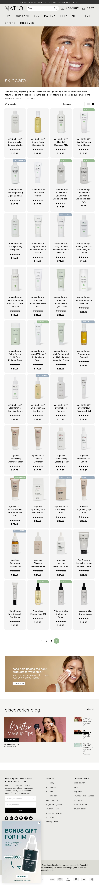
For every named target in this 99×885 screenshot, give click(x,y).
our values (51, 786)
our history (51, 791)
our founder (51, 795)
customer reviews (54, 812)
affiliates (50, 817)
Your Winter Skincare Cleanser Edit (88, 746)
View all (90, 709)
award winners (52, 808)
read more (30, 98)
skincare (22, 16)
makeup (49, 16)
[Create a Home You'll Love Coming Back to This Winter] (78, 719)
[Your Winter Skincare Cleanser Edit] (78, 745)
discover (27, 23)
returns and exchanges (84, 795)
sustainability (52, 799)
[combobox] (43, 8)
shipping (78, 791)
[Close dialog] (39, 823)
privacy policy (80, 808)
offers (10, 23)
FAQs (76, 786)
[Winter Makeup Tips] (35, 729)
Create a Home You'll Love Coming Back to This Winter (88, 720)
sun (36, 16)
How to (11, 740)
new (8, 16)
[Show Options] (34, 798)
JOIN (20, 810)
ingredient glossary (55, 804)
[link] (21, 852)
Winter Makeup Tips (11, 744)
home (86, 16)
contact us (78, 799)
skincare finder (80, 804)
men (75, 16)
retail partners (52, 821)
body (63, 16)
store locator (79, 782)
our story (50, 782)
